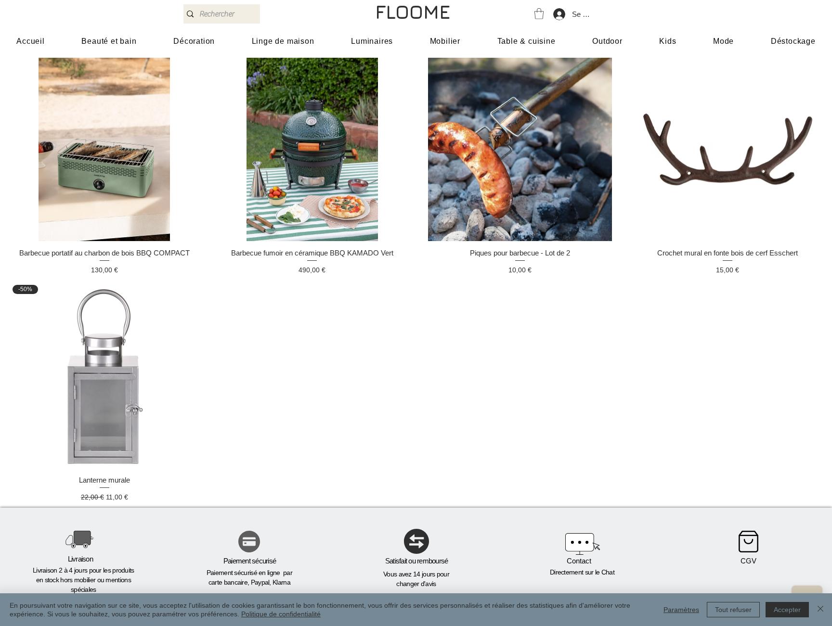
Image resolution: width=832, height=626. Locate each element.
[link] (539, 13)
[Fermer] (820, 609)
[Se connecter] (558, 14)
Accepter (787, 609)
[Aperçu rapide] (104, 150)
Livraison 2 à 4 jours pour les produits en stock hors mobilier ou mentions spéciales (83, 579)
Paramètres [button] (681, 609)
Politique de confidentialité (281, 614)
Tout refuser (733, 609)
